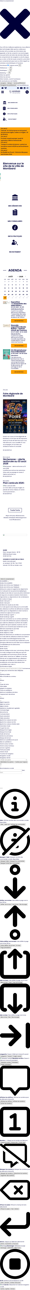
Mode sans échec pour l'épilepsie (10, 585)
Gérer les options (5, 75)
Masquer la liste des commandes (10, 863)
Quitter (7, 1289)
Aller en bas (4, 1017)
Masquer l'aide (5, 861)
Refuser (10, 83)
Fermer (13, 1289)
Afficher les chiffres (6, 1101)
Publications (17, 519)
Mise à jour (18, 1248)
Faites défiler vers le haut (8, 945)
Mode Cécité (4, 646)
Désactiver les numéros (20, 1173)
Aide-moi (7, 824)
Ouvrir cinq (22, 1142)
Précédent (15, 1062)
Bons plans (6, 481)
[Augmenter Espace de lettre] (0, 696)
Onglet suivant (17, 1056)
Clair (12, 1209)
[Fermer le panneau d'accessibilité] (8, 581)
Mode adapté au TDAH (6, 630)
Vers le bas (15, 904)
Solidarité (13, 517)
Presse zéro (14, 1142)
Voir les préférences (19, 83)
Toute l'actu (15, 510)
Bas (10, 1017)
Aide (2, 824)
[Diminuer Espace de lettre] (0, 700)
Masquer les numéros (7, 1173)
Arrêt (2, 1283)
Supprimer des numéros (7, 1175)
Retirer (17, 1209)
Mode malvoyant (5, 601)
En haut (18, 945)
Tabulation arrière (6, 1062)
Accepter (3, 83)
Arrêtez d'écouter (15, 1283)
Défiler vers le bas (6, 904)
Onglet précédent (6, 1064)
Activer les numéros (6, 1103)
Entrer (2, 1244)
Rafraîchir (10, 1248)
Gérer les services (5, 77)
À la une (5, 390)
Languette (3, 1056)
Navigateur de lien (5, 758)
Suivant (10, 1056)
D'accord (15, 1244)
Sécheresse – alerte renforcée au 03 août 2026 (14, 461)
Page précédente (6, 947)
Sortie (2, 1289)
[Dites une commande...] (0, 766)
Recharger (3, 1248)
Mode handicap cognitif (7, 615)
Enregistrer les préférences (8, 85)
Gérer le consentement (7, 579)
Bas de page (23, 904)
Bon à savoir (6, 457)
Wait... (23, 770)
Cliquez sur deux (5, 1142)
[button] (15, 24)
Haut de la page (17, 982)
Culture (13, 515)
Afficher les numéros (19, 1101)
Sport (8, 515)
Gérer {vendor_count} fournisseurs (10, 79)
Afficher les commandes (18, 824)
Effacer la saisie (5, 1209)
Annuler (7, 1283)
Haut (10, 982)
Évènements (20, 515)
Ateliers (7, 517)
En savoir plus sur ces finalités (8, 81)
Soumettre (8, 1244)
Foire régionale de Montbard (13, 394)
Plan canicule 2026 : (14, 482)
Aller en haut (4, 982)
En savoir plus (19, 321)
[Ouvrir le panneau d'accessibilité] (0, 764)
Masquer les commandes (17, 861)
